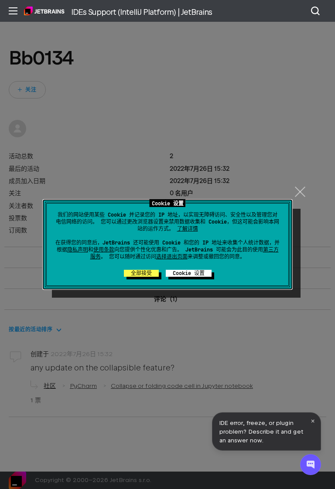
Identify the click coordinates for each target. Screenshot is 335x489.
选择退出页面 (172, 256)
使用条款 (103, 249)
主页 (44, 11)
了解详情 (187, 228)
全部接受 (141, 273)
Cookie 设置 (189, 273)
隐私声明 (77, 249)
